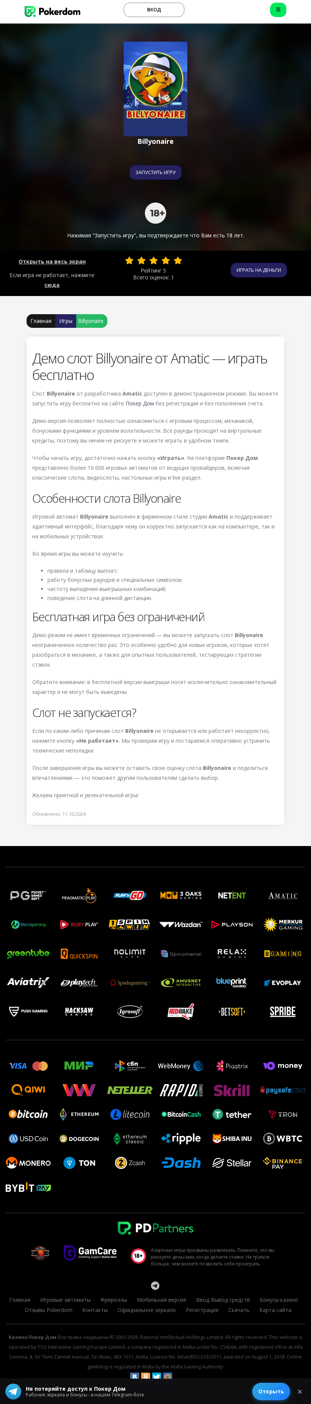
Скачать (239, 1310)
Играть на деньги (259, 269)
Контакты (95, 1310)
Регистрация (202, 1310)
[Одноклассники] (145, 1377)
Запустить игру (155, 172)
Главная (41, 320)
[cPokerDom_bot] (155, 1285)
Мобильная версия (161, 1299)
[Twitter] (156, 1377)
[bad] (129, 260)
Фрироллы (114, 1299)
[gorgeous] (178, 260)
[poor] (141, 260)
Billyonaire (91, 320)
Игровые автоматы (65, 1299)
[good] (166, 260)
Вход (154, 9)
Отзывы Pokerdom (48, 1310)
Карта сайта (275, 1310)
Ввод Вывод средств (223, 1299)
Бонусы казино (279, 1299)
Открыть (271, 1391)
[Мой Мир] (167, 1377)
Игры (65, 320)
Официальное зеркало (147, 1310)
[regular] (153, 260)
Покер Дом (140, 403)
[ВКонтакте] (134, 1377)
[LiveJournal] (178, 1377)
